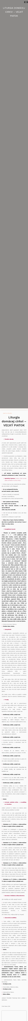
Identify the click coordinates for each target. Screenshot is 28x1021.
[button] (26, 2)
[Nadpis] (10, 2)
